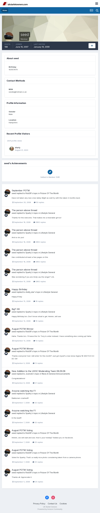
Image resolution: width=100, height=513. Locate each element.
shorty (17, 148)
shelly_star (30, 292)
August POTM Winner (23, 329)
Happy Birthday (19, 289)
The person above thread (24, 210)
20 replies (38, 403)
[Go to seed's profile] (7, 192)
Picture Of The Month (49, 193)
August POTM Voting (22, 430)
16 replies (39, 321)
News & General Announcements (56, 374)
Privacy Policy (39, 503)
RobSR (28, 193)
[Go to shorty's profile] (12, 149)
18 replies (39, 301)
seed (14, 193)
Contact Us (52, 503)
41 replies (39, 383)
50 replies (40, 202)
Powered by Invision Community (50, 509)
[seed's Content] (92, 45)
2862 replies (40, 222)
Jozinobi (29, 374)
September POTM (21, 190)
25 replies (38, 442)
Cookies (63, 503)
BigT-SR (16, 309)
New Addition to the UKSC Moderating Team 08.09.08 (38, 371)
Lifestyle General (47, 213)
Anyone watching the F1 (24, 391)
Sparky (29, 213)
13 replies (39, 341)
